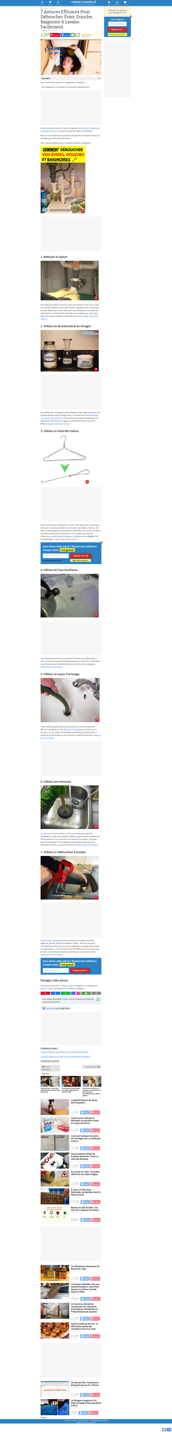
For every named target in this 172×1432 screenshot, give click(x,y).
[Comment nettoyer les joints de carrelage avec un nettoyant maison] (55, 1142)
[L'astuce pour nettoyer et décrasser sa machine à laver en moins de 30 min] (55, 1124)
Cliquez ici (66, 985)
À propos (125, 4)
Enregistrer (56, 35)
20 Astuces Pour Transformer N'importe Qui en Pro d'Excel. (85, 1384)
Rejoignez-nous (79, 556)
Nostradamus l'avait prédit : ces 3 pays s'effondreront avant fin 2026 (71, 1090)
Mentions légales (83, 1420)
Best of (50, 4)
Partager (66, 35)
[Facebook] (55, 993)
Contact (74, 1420)
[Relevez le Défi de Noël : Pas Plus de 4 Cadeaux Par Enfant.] (55, 1214)
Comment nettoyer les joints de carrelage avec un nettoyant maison (86, 1138)
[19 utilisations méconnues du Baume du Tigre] (55, 1273)
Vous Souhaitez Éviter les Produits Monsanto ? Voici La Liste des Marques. (85, 1156)
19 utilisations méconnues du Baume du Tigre (85, 1267)
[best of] (50, 2)
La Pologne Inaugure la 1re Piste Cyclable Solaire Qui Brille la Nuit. (86, 1403)
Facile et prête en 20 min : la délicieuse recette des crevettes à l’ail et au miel (84, 1326)
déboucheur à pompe (51, 940)
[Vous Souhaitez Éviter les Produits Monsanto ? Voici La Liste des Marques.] (55, 1160)
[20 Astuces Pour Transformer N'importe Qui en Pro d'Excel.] (55, 1389)
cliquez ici (44, 988)
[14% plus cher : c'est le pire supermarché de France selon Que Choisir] (50, 1081)
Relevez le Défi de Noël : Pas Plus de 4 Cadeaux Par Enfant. (85, 1209)
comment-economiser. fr (83, 2)
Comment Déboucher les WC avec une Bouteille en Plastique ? (66, 1056)
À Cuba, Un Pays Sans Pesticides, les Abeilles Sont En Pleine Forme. (86, 1192)
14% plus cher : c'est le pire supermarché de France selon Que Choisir (50, 1090)
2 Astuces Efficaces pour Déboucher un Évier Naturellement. (65, 1052)
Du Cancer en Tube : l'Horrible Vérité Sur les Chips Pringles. (85, 1173)
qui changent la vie (117, 12)
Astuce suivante (91, 1067)
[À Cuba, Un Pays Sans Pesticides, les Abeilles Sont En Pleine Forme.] (55, 1196)
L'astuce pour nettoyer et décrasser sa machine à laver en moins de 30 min (85, 1120)
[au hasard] (117, 2)
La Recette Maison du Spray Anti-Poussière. (84, 1101)
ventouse (46, 833)
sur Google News (58, 1008)
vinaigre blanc (45, 1061)
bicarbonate (55, 1061)
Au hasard (117, 4)
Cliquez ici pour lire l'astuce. (58, 424)
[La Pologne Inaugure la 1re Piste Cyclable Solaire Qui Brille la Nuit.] (55, 1407)
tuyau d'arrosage (73, 729)
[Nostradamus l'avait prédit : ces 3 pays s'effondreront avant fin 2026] (71, 1081)
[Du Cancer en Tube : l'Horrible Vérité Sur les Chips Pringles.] (55, 1178)
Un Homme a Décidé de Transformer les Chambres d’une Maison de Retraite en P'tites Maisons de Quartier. (84, 1307)
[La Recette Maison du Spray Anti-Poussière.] (55, 1106)
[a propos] (125, 2)
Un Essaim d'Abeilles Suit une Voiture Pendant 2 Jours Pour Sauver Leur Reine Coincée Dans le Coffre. (85, 1288)
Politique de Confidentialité (99, 1420)
